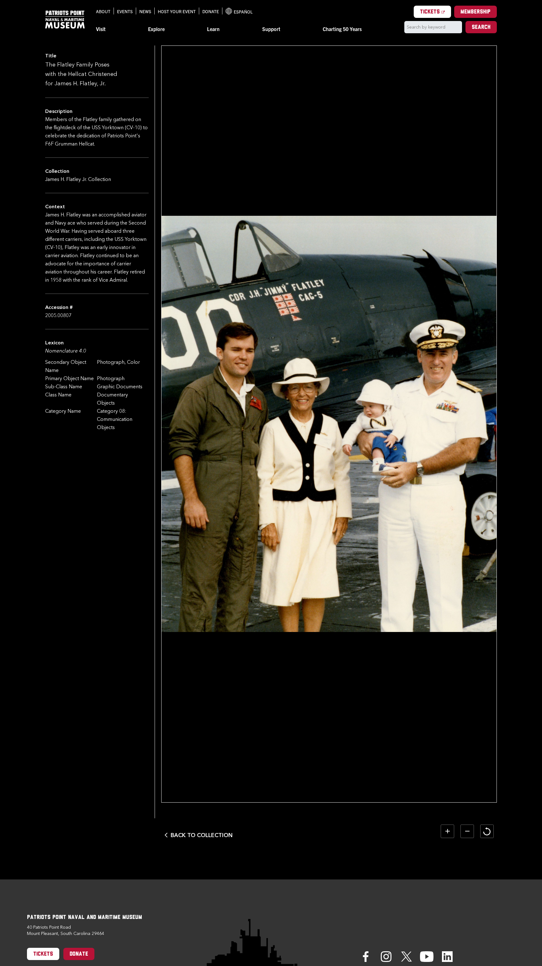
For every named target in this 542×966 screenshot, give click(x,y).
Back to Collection (202, 835)
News (145, 11)
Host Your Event (177, 11)
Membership (475, 12)
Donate (210, 11)
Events (125, 11)
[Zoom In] (447, 831)
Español (239, 11)
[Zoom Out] (467, 831)
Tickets (435, 12)
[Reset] (487, 831)
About (103, 11)
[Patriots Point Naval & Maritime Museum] (65, 20)
